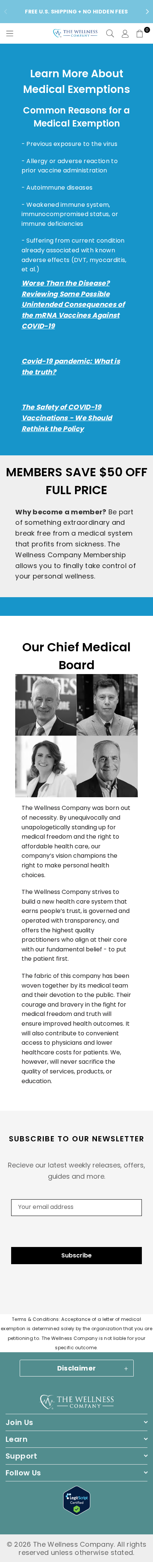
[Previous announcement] (5, 11)
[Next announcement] (147, 11)
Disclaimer (76, 1368)
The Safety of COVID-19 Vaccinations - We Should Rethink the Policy (67, 417)
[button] (140, 33)
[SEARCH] (110, 33)
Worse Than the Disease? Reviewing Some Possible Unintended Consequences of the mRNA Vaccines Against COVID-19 (73, 304)
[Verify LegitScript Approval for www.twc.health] (76, 1513)
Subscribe (76, 1255)
